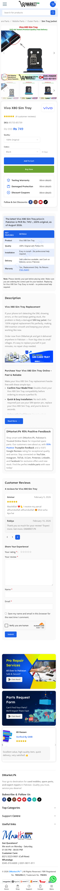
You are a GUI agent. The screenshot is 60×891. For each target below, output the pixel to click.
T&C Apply (24, 270)
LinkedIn (46, 457)
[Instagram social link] (35, 202)
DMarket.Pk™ (15, 871)
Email (8, 601)
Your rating (11, 552)
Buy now (29, 169)
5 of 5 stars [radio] (30, 552)
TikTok (20, 457)
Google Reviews (14, 451)
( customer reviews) (26, 116)
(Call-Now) (24, 856)
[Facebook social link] (30, 202)
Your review (11, 556)
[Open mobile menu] (5, 4)
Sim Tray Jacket (49, 21)
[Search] (53, 12)
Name (8, 589)
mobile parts (34, 464)
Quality (7, 135)
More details (45, 192)
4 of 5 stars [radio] (28, 552)
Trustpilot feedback (24, 447)
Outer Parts (33, 21)
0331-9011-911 (27, 863)
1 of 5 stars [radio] (21, 552)
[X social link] (9, 799)
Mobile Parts (18, 21)
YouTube (41, 454)
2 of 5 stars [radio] (23, 552)
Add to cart (29, 161)
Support (7, 816)
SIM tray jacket (39, 320)
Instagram (11, 457)
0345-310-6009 (9, 863)
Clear (46, 152)
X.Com (28, 457)
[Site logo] (29, 4)
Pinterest (36, 457)
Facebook (15, 461)
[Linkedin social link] (29, 799)
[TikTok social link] (46, 202)
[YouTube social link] (41, 202)
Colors (6, 147)
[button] (4, 53)
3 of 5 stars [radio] (26, 552)
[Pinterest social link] (24, 799)
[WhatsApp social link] (34, 799)
